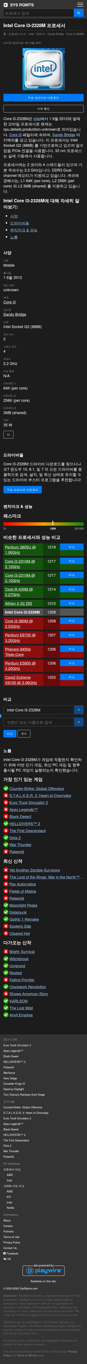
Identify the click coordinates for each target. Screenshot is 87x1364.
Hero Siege (10, 1078)
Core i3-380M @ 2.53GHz (19, 623)
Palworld (8, 1067)
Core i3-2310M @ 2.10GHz (20, 563)
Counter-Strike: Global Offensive (22, 1107)
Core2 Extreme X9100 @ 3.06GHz (21, 679)
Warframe (9, 1073)
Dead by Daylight (13, 1089)
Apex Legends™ (13, 1051)
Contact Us (10, 1248)
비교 (72, 547)
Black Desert (11, 1056)
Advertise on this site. (44, 1281)
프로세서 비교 (17, 34)
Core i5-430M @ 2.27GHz (19, 591)
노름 (14, 237)
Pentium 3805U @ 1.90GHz (20, 549)
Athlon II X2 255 (18, 603)
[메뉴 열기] (80, 4)
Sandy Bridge (56, 34)
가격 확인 (43, 109)
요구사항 (8, 1101)
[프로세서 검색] (79, 13)
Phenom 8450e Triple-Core (18, 651)
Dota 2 (7, 1146)
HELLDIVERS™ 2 (14, 1062)
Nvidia (10, 1208)
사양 (14, 216)
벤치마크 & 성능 (24, 230)
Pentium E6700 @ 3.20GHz (20, 637)
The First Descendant (16, 1140)
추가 (24, 734)
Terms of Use (11, 1237)
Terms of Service (27, 1355)
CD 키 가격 (10, 1039)
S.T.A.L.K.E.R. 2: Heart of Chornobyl (25, 1113)
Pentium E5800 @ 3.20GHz (20, 665)
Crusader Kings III (14, 1083)
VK (8, 1259)
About (7, 1220)
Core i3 (40, 34)
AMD (10, 1175)
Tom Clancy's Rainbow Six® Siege (24, 1094)
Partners (8, 1231)
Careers (8, 1226)
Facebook (12, 1253)
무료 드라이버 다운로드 (43, 98)
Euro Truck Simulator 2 (17, 1045)
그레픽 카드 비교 (13, 1186)
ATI (9, 1197)
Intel (31, 34)
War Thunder (11, 1151)
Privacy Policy (11, 1242)
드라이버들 (19, 223)
